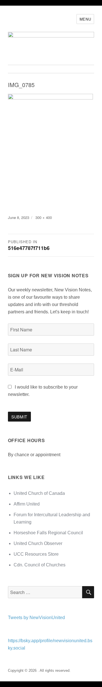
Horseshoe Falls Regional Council (48, 532)
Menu (85, 19)
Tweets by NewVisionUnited (36, 617)
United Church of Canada (39, 493)
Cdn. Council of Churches (39, 564)
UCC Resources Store (36, 554)
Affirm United (27, 504)
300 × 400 (43, 217)
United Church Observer (38, 543)
